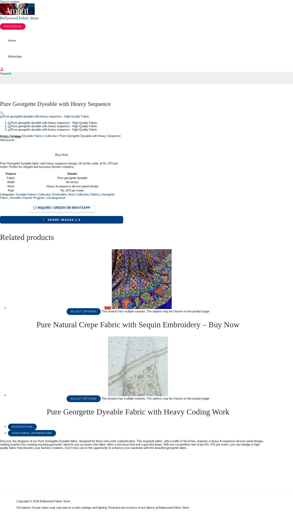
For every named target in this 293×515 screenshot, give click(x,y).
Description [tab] (22, 426)
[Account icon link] (2, 69)
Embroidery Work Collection (70, 194)
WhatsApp (15, 56)
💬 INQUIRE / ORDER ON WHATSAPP (61, 207)
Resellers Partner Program (27, 197)
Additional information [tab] (32, 433)
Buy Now (61, 154)
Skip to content (9, 1)
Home (12, 40)
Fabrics (95, 194)
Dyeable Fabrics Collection (40, 136)
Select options (84, 311)
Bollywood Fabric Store (19, 18)
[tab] (22, 426)
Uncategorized (55, 197)
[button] (13, 26)
